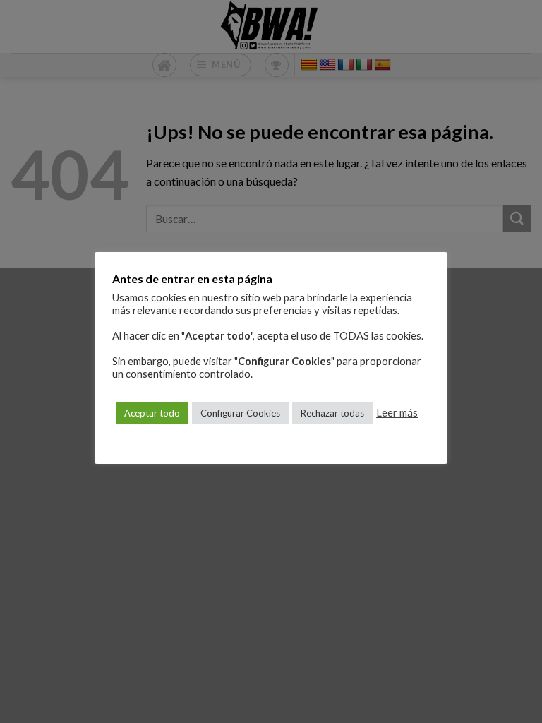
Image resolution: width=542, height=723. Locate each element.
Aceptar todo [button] (152, 413)
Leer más (397, 413)
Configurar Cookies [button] (240, 413)
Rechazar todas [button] (332, 413)
